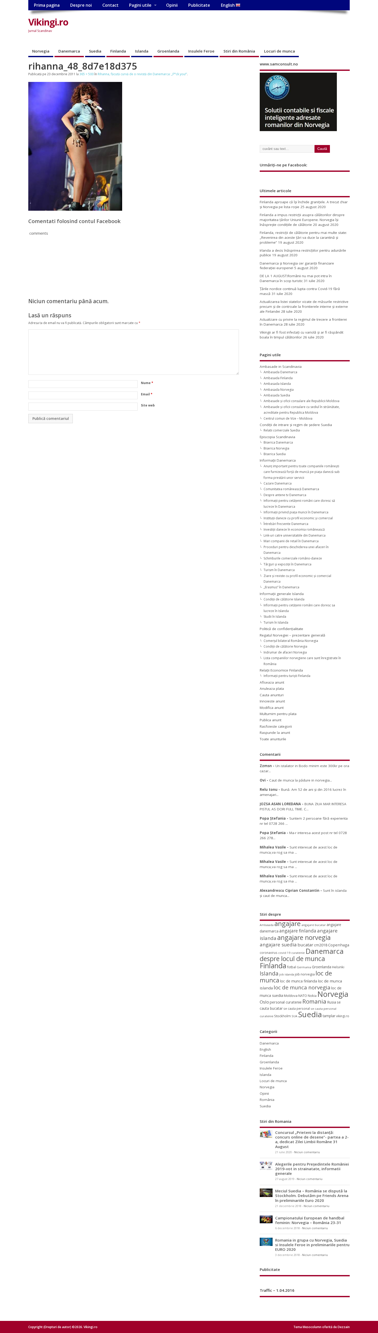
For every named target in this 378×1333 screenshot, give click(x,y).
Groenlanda (168, 51)
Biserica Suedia (275, 454)
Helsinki (338, 967)
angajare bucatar (313, 925)
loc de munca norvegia (302, 987)
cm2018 (320, 945)
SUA (294, 1016)
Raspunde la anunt (275, 732)
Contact (110, 5)
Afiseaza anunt (272, 682)
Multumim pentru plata (278, 713)
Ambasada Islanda (277, 383)
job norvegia (305, 974)
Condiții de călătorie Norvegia (285, 646)
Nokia (312, 995)
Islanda (141, 51)
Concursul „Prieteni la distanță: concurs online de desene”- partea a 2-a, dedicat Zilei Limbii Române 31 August (312, 1139)
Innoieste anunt (272, 701)
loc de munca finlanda (298, 981)
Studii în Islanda (275, 616)
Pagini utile (140, 5)
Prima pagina (47, 5)
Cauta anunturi (272, 695)
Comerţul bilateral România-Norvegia (291, 641)
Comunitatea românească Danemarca (291, 489)
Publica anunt (270, 720)
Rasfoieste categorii (276, 726)
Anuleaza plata (272, 688)
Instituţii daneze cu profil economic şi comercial (298, 518)
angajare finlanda (297, 931)
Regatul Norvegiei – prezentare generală (292, 635)
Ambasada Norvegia (279, 389)
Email (146, 394)
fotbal (291, 967)
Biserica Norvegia (276, 448)
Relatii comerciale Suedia (282, 430)
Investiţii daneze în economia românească (294, 529)
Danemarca (69, 51)
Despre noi (81, 5)
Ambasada (267, 925)
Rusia (331, 1002)
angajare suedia (278, 944)
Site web (148, 405)
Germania (304, 967)
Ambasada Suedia (277, 395)
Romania (314, 1001)
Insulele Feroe (201, 51)
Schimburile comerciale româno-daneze (293, 558)
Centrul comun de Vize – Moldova (288, 418)
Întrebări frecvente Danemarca (286, 524)
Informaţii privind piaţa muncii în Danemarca (296, 512)
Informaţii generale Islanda (282, 593)
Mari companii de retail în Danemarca (291, 541)
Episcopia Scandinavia (277, 437)
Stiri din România (239, 51)
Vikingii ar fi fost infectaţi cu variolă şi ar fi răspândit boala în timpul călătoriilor (301, 334)
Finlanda (118, 51)
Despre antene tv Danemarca (285, 495)
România (267, 1099)
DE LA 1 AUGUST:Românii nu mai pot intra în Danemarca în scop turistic (296, 278)
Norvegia (40, 51)
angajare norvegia (304, 937)
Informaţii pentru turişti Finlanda (287, 676)
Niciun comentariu (307, 1152)
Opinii (172, 5)
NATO (302, 995)
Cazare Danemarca (278, 483)
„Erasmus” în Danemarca (281, 587)
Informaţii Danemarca (278, 460)
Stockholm (282, 1016)
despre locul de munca (292, 958)
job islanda (286, 974)
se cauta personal (296, 1008)
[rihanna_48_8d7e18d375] (75, 209)
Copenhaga (338, 944)
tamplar (329, 1015)
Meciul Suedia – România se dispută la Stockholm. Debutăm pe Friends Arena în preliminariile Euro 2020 (311, 1195)
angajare (287, 923)
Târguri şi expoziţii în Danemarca (287, 564)
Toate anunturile (273, 739)
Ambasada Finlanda (278, 378)
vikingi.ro (342, 1016)
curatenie (298, 953)
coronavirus (268, 952)
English (228, 5)
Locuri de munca (279, 51)
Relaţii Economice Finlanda (281, 670)
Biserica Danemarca (278, 442)
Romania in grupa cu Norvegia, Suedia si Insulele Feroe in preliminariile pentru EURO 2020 (312, 1244)
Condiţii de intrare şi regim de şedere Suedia (296, 424)
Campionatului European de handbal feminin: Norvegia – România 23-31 (309, 1220)
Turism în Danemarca (279, 570)
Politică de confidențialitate (281, 628)
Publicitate (199, 5)
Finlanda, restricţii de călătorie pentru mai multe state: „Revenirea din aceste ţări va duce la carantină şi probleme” (303, 237)
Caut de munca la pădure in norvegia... (300, 780)
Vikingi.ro (48, 22)
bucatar (305, 945)
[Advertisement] (251, 26)
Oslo (264, 1002)
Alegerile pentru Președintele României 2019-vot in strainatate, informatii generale (312, 1168)
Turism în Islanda (276, 622)
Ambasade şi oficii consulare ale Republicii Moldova (301, 401)
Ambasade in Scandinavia (281, 366)
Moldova (291, 995)
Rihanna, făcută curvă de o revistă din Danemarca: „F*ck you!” (142, 74)
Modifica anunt (272, 707)
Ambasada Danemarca (280, 372)
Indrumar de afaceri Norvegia (285, 652)
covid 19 (284, 953)
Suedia (95, 51)
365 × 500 (86, 74)
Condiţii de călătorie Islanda (284, 599)
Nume (147, 383)
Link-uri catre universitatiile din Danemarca (295, 535)
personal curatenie (286, 1002)
